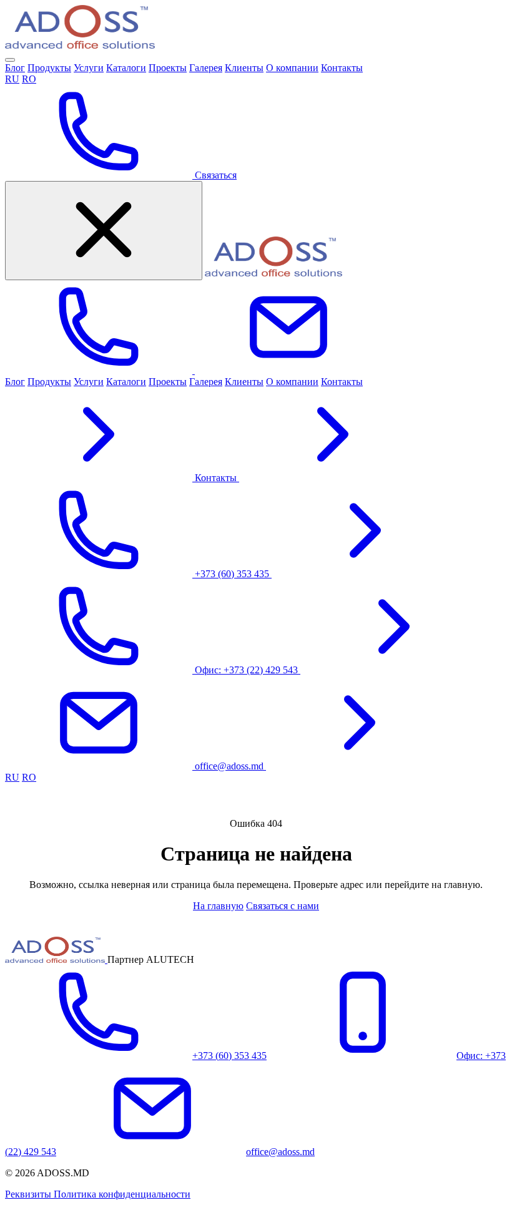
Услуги (89, 67)
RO (29, 79)
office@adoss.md (280, 1151)
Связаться (214, 175)
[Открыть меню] (10, 60)
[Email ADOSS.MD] (288, 370)
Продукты (49, 67)
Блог (15, 67)
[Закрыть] (103, 230)
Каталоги (126, 67)
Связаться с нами (282, 905)
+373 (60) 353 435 (229, 1055)
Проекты (168, 67)
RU (12, 79)
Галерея (205, 67)
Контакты (342, 67)
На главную (218, 905)
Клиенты (244, 67)
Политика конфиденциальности (122, 1194)
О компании (292, 67)
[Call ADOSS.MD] (100, 370)
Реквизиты (29, 1194)
